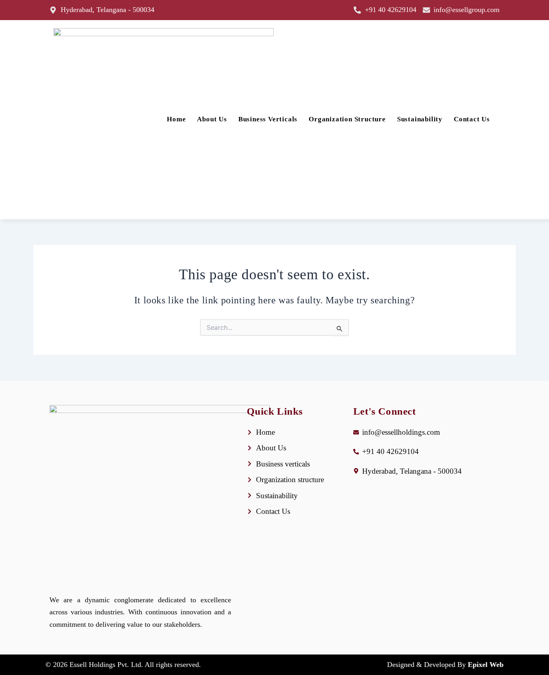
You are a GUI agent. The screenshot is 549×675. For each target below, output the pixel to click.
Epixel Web (486, 665)
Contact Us (472, 119)
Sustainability (419, 119)
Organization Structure (347, 119)
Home (176, 119)
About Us (212, 119)
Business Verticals (267, 119)
